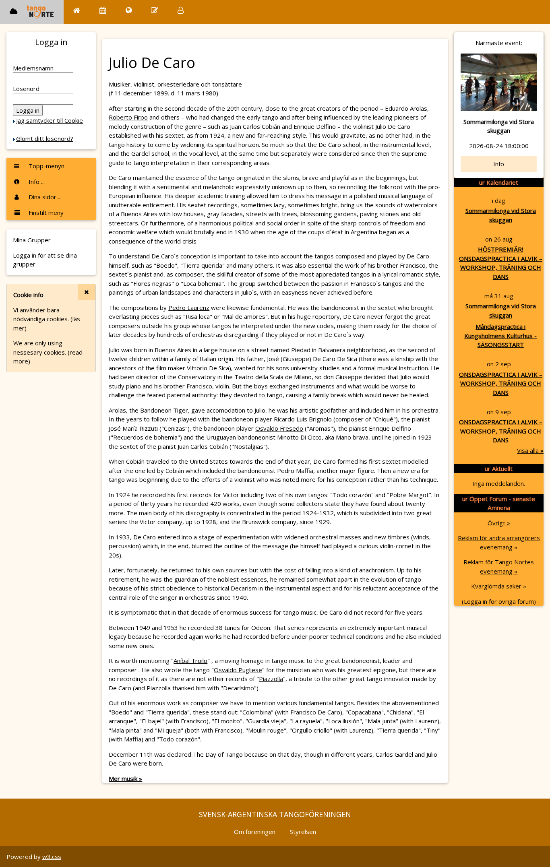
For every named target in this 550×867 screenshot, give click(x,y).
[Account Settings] (180, 10)
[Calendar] (103, 10)
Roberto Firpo (128, 117)
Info (498, 164)
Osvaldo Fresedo (279, 428)
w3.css (51, 857)
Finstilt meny (45, 212)
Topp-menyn (45, 166)
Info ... (36, 182)
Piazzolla (271, 679)
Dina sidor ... (44, 197)
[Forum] (154, 10)
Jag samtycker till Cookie (49, 120)
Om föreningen (254, 832)
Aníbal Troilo (190, 660)
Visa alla (530, 450)
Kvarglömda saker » (498, 586)
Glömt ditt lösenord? (44, 138)
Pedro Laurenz (188, 307)
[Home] (77, 10)
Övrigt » (499, 523)
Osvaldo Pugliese (238, 670)
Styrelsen (303, 832)
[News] (128, 10)
